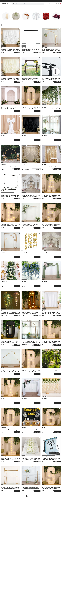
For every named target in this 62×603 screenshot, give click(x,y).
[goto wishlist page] (58, 3)
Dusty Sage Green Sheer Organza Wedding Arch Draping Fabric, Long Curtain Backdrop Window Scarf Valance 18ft (51, 284)
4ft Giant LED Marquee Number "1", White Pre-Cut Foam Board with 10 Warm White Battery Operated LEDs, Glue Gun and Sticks (10, 459)
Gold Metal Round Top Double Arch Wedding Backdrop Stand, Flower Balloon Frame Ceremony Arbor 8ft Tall (31, 488)
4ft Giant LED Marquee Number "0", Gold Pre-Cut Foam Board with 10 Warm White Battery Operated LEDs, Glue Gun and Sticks (31, 313)
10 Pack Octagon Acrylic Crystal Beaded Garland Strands (51, 371)
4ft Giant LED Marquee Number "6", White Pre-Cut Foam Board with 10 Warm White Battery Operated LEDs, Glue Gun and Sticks (51, 430)
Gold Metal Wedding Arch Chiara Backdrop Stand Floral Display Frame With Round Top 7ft (51, 137)
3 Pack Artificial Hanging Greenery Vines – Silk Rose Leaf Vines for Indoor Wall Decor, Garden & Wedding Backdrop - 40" (51, 108)
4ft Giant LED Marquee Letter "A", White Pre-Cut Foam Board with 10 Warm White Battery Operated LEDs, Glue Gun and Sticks (51, 196)
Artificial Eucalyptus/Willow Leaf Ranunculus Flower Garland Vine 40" (9, 284)
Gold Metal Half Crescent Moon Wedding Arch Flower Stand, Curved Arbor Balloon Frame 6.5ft (10, 371)
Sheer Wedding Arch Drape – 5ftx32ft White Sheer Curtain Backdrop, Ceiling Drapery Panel (31, 196)
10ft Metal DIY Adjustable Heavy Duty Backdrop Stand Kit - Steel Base (30, 50)
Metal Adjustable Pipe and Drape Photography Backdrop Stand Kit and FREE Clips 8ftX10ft (10, 196)
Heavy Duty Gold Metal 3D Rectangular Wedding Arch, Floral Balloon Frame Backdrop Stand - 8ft (10, 488)
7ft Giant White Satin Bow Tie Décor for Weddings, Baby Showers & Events (8, 137)
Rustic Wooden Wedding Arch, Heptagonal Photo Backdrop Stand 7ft (10, 167)
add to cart (17, 52)
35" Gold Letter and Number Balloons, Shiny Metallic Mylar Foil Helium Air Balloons (30, 254)
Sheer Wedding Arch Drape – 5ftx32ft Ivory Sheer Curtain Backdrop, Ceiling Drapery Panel (51, 254)
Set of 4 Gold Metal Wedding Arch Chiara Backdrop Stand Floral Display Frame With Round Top (31, 342)
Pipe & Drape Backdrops (10, 8)
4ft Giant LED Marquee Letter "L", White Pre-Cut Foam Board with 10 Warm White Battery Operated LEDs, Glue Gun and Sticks (51, 342)
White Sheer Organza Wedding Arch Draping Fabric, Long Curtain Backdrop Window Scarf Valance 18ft (30, 400)
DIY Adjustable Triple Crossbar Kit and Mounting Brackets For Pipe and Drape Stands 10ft (51, 79)
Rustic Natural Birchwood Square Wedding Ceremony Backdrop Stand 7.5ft (30, 225)
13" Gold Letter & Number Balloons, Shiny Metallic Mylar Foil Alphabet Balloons (31, 430)
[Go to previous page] (24, 496)
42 (35, 496)
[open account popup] (56, 3)
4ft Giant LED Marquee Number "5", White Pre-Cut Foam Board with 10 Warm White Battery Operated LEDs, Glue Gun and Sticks (51, 225)
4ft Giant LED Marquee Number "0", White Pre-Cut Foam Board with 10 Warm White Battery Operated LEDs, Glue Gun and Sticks (31, 108)
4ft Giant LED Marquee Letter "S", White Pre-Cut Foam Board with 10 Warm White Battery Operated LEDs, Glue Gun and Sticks (51, 488)
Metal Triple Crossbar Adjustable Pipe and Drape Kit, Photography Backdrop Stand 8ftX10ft (51, 459)
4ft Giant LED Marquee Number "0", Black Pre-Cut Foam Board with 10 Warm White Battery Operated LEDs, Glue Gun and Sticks (10, 342)
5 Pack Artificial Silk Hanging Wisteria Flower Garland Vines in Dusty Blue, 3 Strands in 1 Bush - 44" (30, 284)
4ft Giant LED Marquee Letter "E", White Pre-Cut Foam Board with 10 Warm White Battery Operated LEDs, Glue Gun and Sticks (10, 225)
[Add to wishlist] (19, 28)
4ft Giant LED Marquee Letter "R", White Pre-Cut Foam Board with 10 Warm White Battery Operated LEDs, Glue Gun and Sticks (31, 371)
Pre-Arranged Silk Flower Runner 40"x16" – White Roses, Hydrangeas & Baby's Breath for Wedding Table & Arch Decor (31, 459)
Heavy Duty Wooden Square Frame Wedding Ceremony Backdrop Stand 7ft (30, 79)
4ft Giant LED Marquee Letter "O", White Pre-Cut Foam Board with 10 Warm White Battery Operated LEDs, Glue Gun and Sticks (10, 430)
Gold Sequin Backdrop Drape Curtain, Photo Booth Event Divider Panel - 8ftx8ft (51, 167)
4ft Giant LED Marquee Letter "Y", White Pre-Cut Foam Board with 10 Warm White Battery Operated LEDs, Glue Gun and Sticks (10, 400)
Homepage (3, 8)
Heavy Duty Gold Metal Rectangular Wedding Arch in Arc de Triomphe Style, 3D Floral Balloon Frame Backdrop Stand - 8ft (51, 50)
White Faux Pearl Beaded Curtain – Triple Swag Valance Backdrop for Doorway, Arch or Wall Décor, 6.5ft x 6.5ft (30, 167)
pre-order (38, 169)
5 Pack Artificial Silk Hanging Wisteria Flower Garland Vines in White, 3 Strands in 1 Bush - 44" (50, 400)
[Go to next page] (38, 496)
